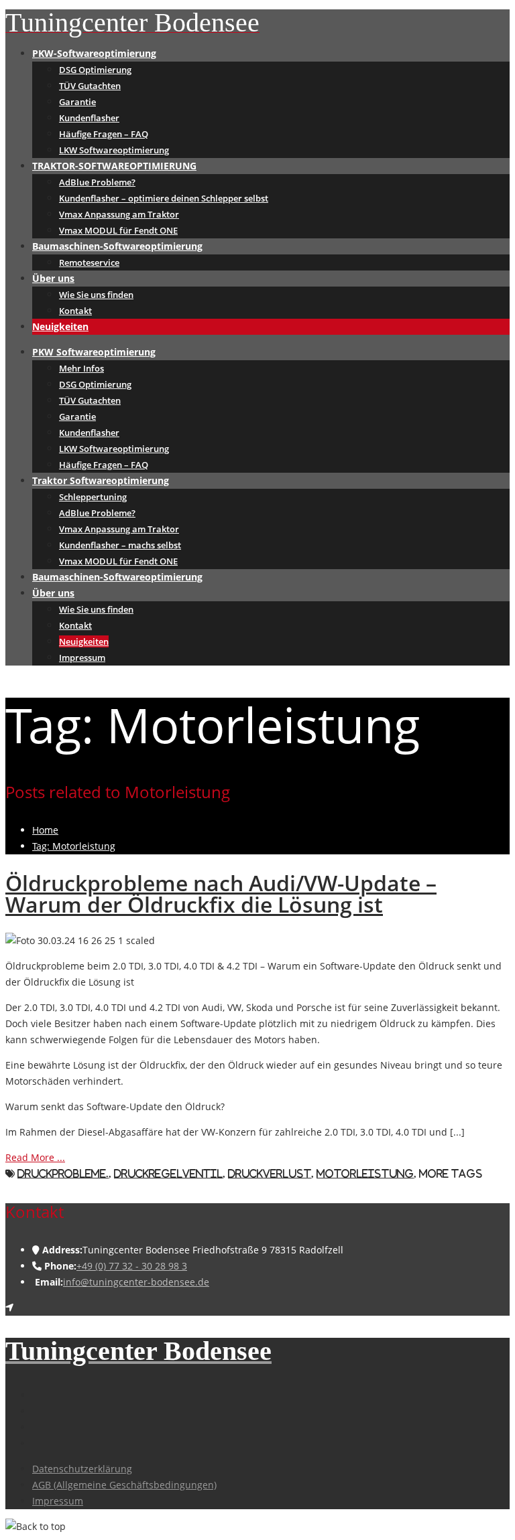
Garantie (77, 102)
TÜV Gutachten (90, 86)
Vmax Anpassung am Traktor (119, 214)
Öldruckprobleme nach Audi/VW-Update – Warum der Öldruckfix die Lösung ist (221, 893)
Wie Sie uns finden (96, 295)
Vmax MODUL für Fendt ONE (118, 230)
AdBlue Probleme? (97, 182)
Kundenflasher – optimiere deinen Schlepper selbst (163, 198)
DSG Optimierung (95, 70)
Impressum (82, 657)
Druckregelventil (168, 1173)
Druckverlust (269, 1173)
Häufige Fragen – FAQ (103, 134)
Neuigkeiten (60, 326)
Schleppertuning (93, 497)
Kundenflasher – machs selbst (120, 545)
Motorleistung (365, 1173)
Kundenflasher (89, 118)
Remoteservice (89, 262)
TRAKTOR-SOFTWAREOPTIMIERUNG (114, 165)
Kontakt (75, 311)
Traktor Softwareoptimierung (100, 480)
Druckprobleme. (63, 1173)
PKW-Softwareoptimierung (94, 53)
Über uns (53, 278)
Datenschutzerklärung (82, 1468)
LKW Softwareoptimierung (114, 150)
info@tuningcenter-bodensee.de (136, 1282)
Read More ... (35, 1157)
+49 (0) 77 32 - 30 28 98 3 (131, 1265)
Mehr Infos (81, 368)
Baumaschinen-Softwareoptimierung (117, 246)
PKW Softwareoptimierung (94, 351)
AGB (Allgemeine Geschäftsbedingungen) (124, 1484)
